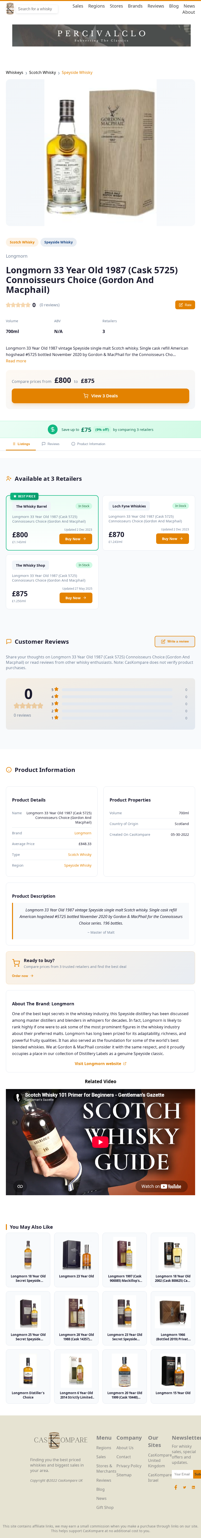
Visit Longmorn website (98, 1063)
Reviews (156, 6)
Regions (96, 6)
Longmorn (83, 833)
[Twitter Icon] (184, 1489)
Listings (24, 444)
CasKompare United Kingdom (160, 1460)
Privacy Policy (128, 1466)
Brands (135, 6)
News (189, 6)
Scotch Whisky (42, 72)
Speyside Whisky (77, 72)
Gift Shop (105, 1507)
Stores (116, 6)
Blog (174, 6)
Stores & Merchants (106, 1468)
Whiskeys (14, 72)
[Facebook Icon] (176, 1489)
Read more (16, 361)
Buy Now (72, 539)
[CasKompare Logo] (60, 1454)
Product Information (91, 444)
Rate (188, 305)
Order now (20, 976)
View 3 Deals (104, 395)
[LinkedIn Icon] (193, 1489)
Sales (78, 6)
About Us (125, 1447)
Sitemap (124, 1475)
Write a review (178, 641)
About (188, 12)
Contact (123, 1456)
